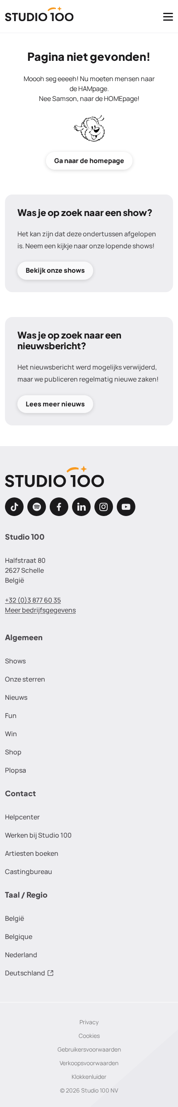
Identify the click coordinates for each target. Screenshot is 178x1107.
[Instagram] (103, 506)
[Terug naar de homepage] (39, 16)
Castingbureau (28, 871)
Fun (11, 715)
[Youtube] (126, 506)
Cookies (89, 1036)
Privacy (89, 1022)
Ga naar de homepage (89, 160)
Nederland (21, 954)
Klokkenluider (89, 1077)
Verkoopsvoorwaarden (89, 1063)
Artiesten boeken (31, 853)
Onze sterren (25, 679)
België (14, 918)
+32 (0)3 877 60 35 (33, 600)
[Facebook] (59, 506)
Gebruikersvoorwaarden (89, 1049)
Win (11, 733)
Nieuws (16, 697)
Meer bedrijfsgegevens (40, 610)
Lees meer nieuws (55, 403)
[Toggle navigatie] (168, 17)
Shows (15, 660)
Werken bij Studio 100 (38, 835)
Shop (13, 751)
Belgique (18, 936)
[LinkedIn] (81, 506)
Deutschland (25, 972)
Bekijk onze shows (55, 270)
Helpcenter (22, 816)
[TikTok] (14, 506)
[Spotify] (36, 506)
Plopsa (15, 770)
